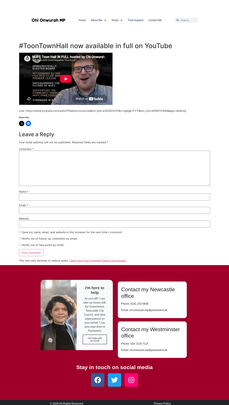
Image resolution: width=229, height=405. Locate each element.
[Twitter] (114, 380)
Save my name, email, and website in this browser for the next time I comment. (72, 232)
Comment (26, 149)
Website (24, 218)
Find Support (135, 20)
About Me (96, 20)
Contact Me (155, 20)
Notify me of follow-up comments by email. (49, 238)
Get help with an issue (95, 339)
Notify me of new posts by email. (43, 245)
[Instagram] (131, 380)
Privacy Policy (162, 403)
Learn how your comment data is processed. (97, 260)
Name (23, 191)
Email (23, 205)
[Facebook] (97, 380)
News (115, 20)
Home (82, 20)
